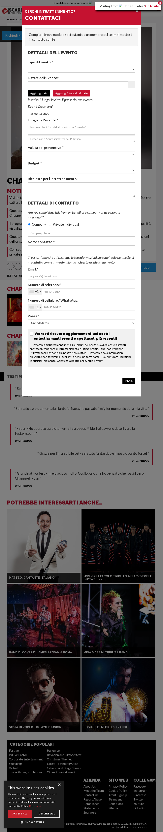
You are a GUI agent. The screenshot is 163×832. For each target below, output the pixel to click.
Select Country (39, 113)
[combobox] (35, 291)
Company (39, 224)
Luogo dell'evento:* (43, 120)
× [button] (59, 784)
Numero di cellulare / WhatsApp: (53, 300)
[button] (34, 822)
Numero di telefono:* (44, 285)
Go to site (152, 6)
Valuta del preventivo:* (46, 148)
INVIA (129, 381)
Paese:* (34, 316)
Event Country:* (40, 106)
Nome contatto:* (41, 242)
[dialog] (34, 804)
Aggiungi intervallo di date (71, 93)
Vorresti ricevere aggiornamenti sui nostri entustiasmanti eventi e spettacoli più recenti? (75, 336)
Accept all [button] (20, 813)
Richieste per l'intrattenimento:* (53, 179)
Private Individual (66, 224)
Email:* (33, 269)
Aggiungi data (39, 93)
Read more (35, 806)
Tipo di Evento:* (40, 62)
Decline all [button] (47, 813)
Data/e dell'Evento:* (43, 78)
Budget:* (35, 163)
